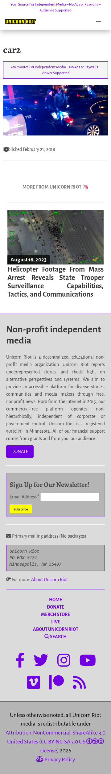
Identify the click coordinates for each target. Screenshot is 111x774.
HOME (55, 599)
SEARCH (58, 636)
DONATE (19, 451)
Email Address (24, 496)
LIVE (55, 621)
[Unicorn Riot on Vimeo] (33, 683)
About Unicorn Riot (49, 579)
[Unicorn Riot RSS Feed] (79, 683)
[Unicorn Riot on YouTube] (87, 661)
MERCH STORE (55, 614)
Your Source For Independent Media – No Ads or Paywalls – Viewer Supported (55, 70)
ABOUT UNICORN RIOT (55, 629)
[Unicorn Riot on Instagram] (64, 661)
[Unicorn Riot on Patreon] (56, 683)
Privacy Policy (59, 760)
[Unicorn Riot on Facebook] (20, 661)
